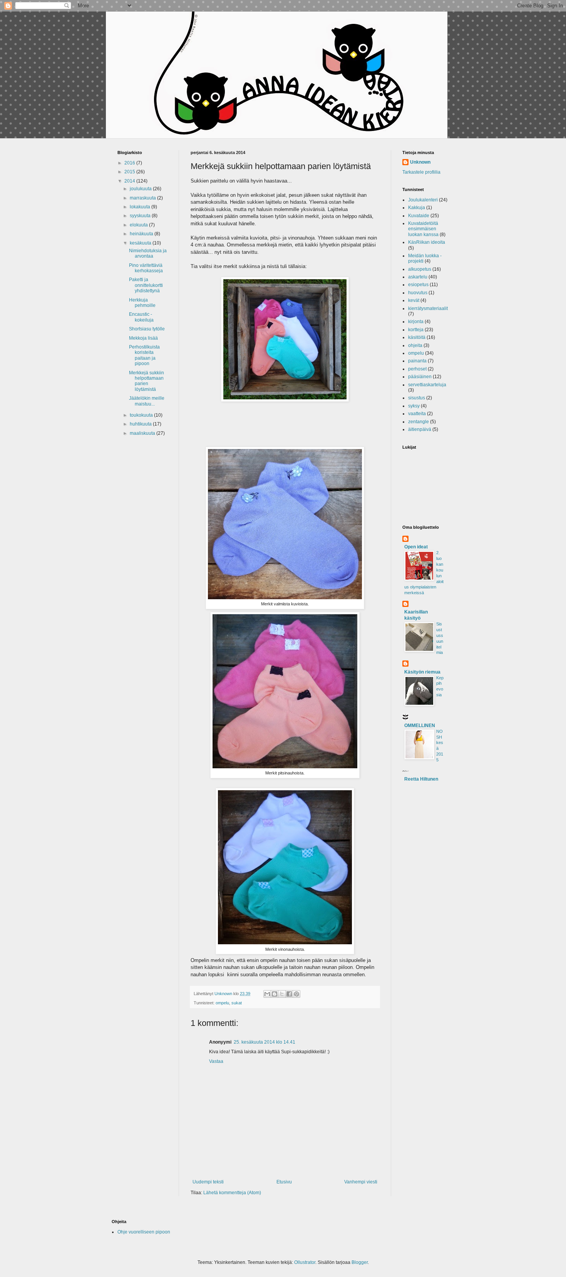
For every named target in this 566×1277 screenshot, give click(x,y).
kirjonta (416, 321)
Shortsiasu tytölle (147, 329)
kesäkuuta (141, 243)
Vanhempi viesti (360, 1182)
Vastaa (216, 1061)
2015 (130, 171)
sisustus (416, 398)
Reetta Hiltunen (421, 779)
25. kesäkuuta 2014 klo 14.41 (264, 1042)
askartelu (417, 277)
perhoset (417, 369)
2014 (130, 181)
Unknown (420, 162)
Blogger (360, 1262)
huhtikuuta (141, 424)
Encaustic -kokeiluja (141, 317)
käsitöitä (416, 337)
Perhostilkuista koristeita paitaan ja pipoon (144, 355)
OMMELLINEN (419, 725)
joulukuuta (141, 188)
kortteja (416, 329)
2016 (130, 163)
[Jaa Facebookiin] (289, 994)
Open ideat (416, 547)
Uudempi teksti (208, 1182)
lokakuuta (140, 206)
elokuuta (139, 225)
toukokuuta (142, 415)
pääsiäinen (420, 376)
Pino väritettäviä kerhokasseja (146, 268)
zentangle (418, 421)
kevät (413, 300)
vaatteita (417, 413)
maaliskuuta (143, 433)
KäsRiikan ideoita (426, 242)
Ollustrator (304, 1262)
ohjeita (415, 345)
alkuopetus (419, 269)
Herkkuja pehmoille (142, 302)
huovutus (417, 292)
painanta (417, 361)
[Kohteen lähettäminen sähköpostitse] (267, 994)
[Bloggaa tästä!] (274, 994)
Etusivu (284, 1182)
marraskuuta (143, 198)
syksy (414, 406)
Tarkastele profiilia (421, 172)
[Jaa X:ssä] (282, 994)
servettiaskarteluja (427, 384)
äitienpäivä (419, 429)
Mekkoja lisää (143, 338)
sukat (236, 1002)
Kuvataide (418, 215)
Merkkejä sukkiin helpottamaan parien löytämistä (146, 381)
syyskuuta (141, 215)
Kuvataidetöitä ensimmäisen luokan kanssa (423, 229)
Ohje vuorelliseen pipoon (143, 1232)
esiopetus (418, 284)
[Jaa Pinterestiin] (296, 994)
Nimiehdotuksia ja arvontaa (148, 253)
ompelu (222, 1002)
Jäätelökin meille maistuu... (146, 401)
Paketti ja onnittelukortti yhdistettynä (146, 285)
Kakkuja (416, 207)
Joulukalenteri (423, 200)
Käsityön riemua (422, 672)
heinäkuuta (142, 233)
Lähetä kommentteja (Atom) (232, 1192)
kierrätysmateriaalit (428, 308)
